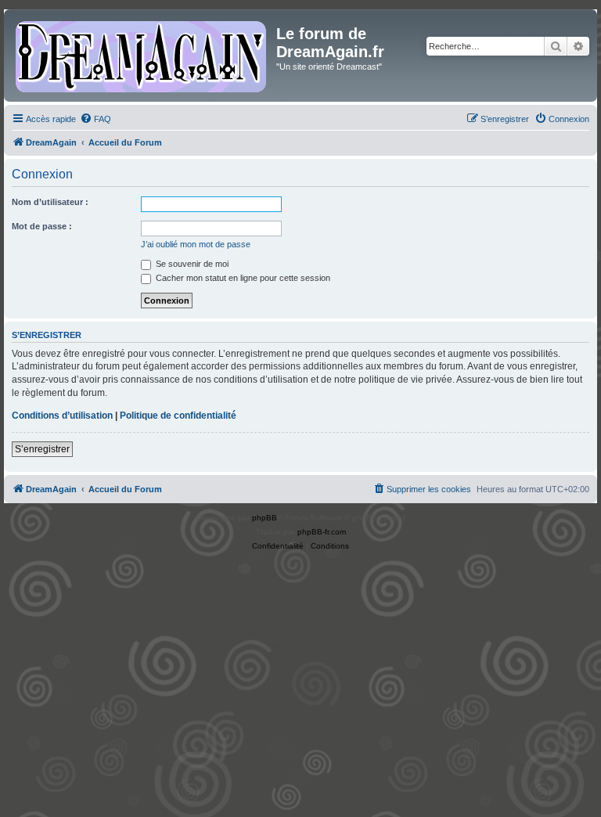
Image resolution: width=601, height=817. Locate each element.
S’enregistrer (42, 449)
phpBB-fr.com (321, 531)
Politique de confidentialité (178, 415)
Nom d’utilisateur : (50, 202)
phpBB (264, 517)
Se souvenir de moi (191, 263)
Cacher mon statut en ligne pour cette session (241, 278)
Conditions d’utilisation (62, 415)
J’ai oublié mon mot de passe (195, 244)
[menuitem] (95, 119)
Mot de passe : (42, 226)
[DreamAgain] (142, 55)
